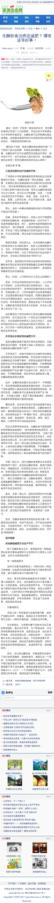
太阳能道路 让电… (14, 856)
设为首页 (35, 2)
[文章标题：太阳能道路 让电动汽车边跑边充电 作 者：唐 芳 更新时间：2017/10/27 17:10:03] (14, 852)
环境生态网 (20, 28)
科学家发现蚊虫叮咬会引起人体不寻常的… (22, 805)
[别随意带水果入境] (40, 785)
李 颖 (22, 48)
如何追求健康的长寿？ (13, 716)
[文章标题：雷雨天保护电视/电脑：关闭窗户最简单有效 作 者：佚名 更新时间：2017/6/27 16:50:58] (14, 868)
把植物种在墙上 (10, 750)
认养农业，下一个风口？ (14, 801)
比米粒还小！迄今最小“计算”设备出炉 (20, 812)
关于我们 (12, 883)
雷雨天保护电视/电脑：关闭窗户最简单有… (22, 746)
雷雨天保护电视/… (14, 872)
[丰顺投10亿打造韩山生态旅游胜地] (15, 785)
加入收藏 (43, 2)
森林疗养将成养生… (15, 773)
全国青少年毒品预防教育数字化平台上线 (21, 827)
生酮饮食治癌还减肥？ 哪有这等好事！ (20, 831)
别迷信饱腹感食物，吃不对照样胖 (30, 681)
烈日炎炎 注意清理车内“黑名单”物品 (19, 820)
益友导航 (32, 883)
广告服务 (22, 883)
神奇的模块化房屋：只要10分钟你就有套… (22, 738)
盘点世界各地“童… (40, 773)
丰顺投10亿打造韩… (15, 789)
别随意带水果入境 (40, 789)
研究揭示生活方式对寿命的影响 (17, 731)
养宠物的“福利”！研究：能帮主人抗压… (21, 808)
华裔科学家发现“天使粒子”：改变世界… (21, 735)
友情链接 (42, 883)
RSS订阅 (26, 2)
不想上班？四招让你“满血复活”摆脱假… (21, 720)
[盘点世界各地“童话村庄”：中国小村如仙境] (40, 769)
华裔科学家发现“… (39, 856)
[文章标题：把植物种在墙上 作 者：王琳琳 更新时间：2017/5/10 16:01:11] (40, 868)
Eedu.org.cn (7, 48)
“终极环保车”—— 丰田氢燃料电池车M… (21, 823)
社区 (48, 21)
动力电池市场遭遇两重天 (14, 816)
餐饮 (38, 28)
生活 (30, 28)
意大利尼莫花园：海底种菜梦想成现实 (20, 742)
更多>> (49, 710)
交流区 (19, 2)
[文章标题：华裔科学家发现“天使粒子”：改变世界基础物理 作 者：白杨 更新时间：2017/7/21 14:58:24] (40, 852)
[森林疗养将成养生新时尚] (15, 769)
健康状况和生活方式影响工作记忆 (18, 723)
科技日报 (39, 48)
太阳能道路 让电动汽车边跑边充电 (18, 727)
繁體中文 (50, 2)
